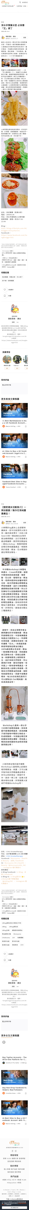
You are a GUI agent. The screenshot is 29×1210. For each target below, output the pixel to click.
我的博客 (18, 1172)
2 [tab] (13, 12)
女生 (2, 504)
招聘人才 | (12, 1196)
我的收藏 (21, 1169)
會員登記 (25, 2)
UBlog (4, 927)
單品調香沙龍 (6, 934)
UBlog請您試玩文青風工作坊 (11, 923)
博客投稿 (18, 1161)
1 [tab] (11, 12)
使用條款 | (18, 1194)
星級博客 (22, 1158)
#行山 (9, 1180)
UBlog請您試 (13, 927)
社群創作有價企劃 (8, 6)
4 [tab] (18, 12)
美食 (2, 22)
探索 (4, 1158)
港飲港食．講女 (11, 36)
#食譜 (19, 1180)
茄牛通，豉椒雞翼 (8, 281)
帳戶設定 (14, 1169)
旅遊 (15, 260)
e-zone (19, 1192)
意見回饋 (10, 1161)
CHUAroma (6, 938)
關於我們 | (5, 1194)
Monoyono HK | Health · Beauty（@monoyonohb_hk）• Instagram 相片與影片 (14, 865)
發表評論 (6, 385)
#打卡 (14, 1180)
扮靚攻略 (7, 262)
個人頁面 (7, 1169)
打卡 (11, 260)
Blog (14, 1192)
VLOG (9, 1158)
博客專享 (15, 945)
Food (10, 1192)
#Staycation (11, 1182)
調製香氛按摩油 (17, 930)
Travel (14, 1190)
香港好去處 (5, 945)
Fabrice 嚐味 (17, 365)
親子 (23, 260)
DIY (13, 938)
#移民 (19, 1182)
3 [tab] (15, 12)
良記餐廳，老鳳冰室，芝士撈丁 (12, 277)
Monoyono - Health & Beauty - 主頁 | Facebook (14, 859)
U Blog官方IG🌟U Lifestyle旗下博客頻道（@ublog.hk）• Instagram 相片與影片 (14, 880)
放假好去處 (5, 941)
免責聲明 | (11, 1194)
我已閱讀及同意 (14, 1207)
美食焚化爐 (7, 365)
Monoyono (17, 934)
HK (18, 1190)
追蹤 (24, 37)
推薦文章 (15, 1158)
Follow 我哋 (10, 267)
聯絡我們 (17, 1196)
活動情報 (13, 262)
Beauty (23, 1190)
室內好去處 (15, 941)
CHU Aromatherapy (14, 856)
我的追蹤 (10, 1172)
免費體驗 (20, 938)
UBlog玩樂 (5, 930)
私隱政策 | (24, 1194)
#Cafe (24, 1180)
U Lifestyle (7, 1190)
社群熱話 (20, 6)
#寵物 (4, 1180)
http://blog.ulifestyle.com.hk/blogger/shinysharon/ (14, 229)
